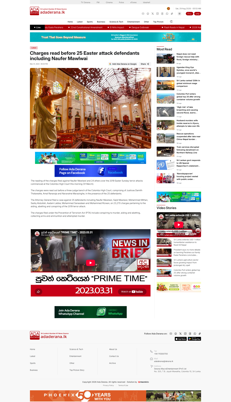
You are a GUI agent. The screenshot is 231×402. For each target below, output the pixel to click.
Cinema (109, 2)
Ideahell (146, 2)
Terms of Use (123, 385)
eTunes (133, 2)
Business (34, 370)
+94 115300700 (161, 354)
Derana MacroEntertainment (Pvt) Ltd (177, 370)
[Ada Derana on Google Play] (194, 339)
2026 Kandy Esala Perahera (189, 27)
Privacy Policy (108, 385)
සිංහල (190, 14)
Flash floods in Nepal (158, 27)
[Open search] (172, 21)
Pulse (121, 2)
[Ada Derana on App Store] (181, 339)
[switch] (179, 13)
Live (38, 27)
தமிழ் (197, 14)
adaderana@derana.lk (163, 361)
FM (98, 2)
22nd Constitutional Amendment (70, 27)
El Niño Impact (101, 27)
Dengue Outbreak (124, 27)
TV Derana (85, 2)
